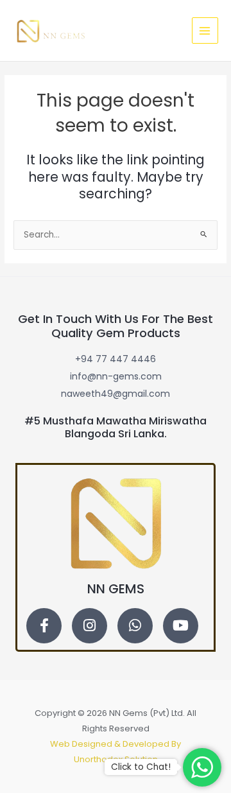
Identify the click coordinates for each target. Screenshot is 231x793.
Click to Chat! (141, 767)
